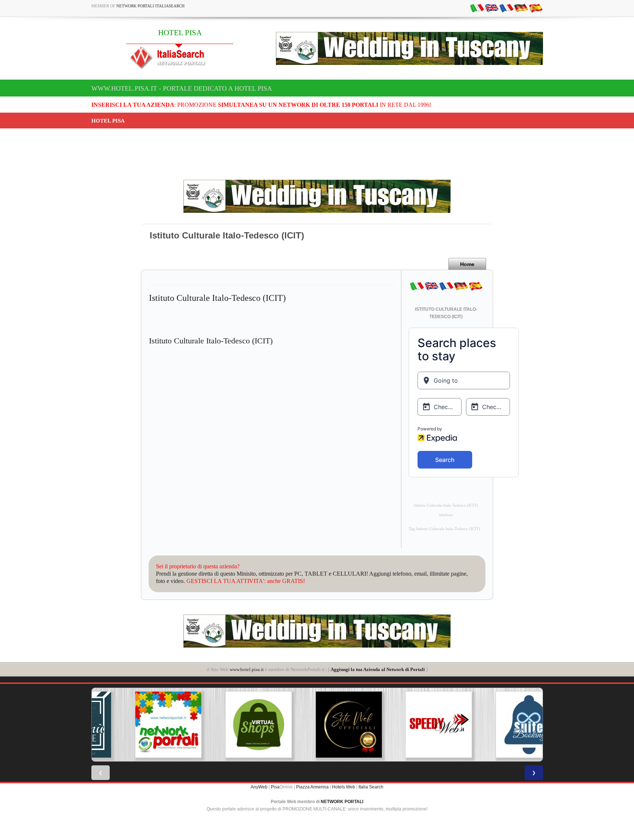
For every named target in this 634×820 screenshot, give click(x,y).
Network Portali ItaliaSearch (150, 6)
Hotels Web (343, 787)
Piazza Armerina (312, 787)
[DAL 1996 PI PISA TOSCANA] (227, 725)
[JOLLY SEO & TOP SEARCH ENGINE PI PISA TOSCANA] (407, 725)
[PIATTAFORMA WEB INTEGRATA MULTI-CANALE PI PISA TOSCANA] (497, 725)
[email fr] (506, 8)
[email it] (477, 8)
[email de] (521, 8)
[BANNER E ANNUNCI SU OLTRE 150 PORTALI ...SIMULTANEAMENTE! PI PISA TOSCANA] (136, 725)
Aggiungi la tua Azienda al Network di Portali (378, 669)
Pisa (275, 787)
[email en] (491, 8)
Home (467, 264)
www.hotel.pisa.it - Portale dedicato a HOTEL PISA (181, 88)
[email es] (535, 8)
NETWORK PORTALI (342, 801)
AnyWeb (259, 787)
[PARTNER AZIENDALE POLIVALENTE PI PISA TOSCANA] (317, 725)
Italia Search (370, 787)
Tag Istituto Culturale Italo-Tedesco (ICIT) (444, 529)
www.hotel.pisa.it (247, 669)
